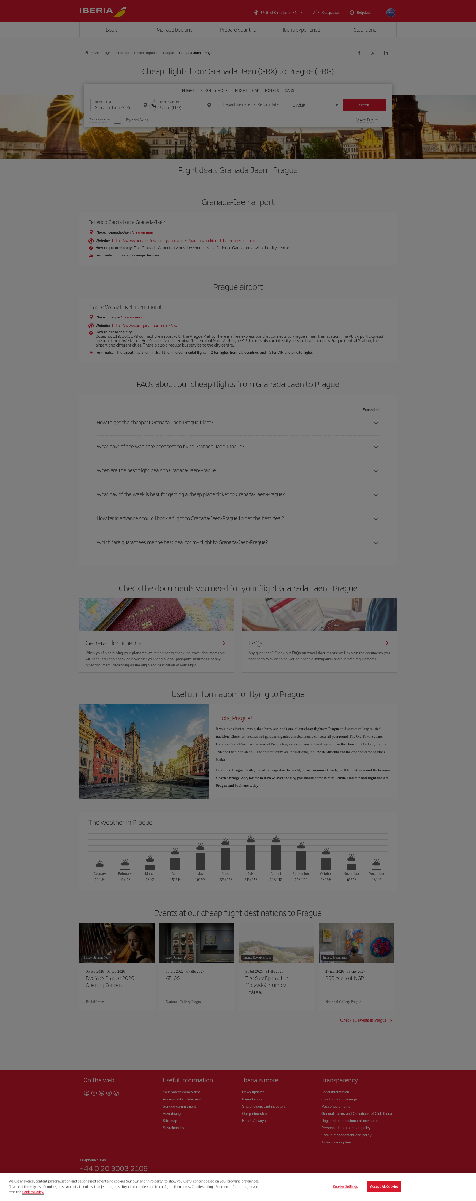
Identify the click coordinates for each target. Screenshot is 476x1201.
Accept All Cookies (384, 1186)
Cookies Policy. (33, 1191)
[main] (238, 1187)
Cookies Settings (345, 1186)
